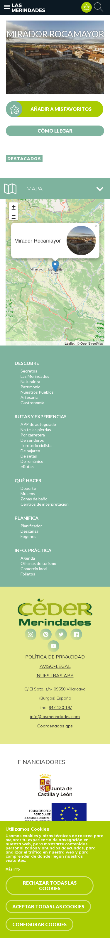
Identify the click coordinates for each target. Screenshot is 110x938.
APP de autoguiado (38, 424)
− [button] (14, 215)
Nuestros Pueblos (37, 392)
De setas (29, 455)
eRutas (27, 466)
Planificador (31, 525)
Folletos (28, 573)
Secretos (29, 370)
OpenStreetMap (91, 343)
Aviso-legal (55, 666)
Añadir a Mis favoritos (61, 109)
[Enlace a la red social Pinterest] (46, 634)
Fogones (28, 536)
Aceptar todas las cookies (48, 906)
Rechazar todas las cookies (50, 885)
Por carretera (33, 434)
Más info (13, 869)
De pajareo (30, 450)
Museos (28, 493)
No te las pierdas (36, 429)
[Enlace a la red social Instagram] (30, 634)
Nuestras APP (55, 675)
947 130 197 (60, 707)
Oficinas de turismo (38, 563)
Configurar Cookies (39, 924)
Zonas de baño (34, 498)
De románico (32, 461)
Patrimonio (30, 386)
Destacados (24, 158)
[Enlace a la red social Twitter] (61, 634)
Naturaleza (30, 381)
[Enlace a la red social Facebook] (76, 634)
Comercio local (34, 568)
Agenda (28, 558)
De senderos (32, 440)
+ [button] (14, 206)
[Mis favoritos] (86, 7)
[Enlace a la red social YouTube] (53, 646)
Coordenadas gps (55, 726)
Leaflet (70, 343)
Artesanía (29, 397)
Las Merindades (28, 7)
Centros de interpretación (45, 504)
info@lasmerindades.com (55, 716)
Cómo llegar (55, 130)
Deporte (28, 488)
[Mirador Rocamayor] (55, 92)
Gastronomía (32, 402)
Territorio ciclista (36, 445)
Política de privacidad (55, 657)
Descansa (29, 531)
